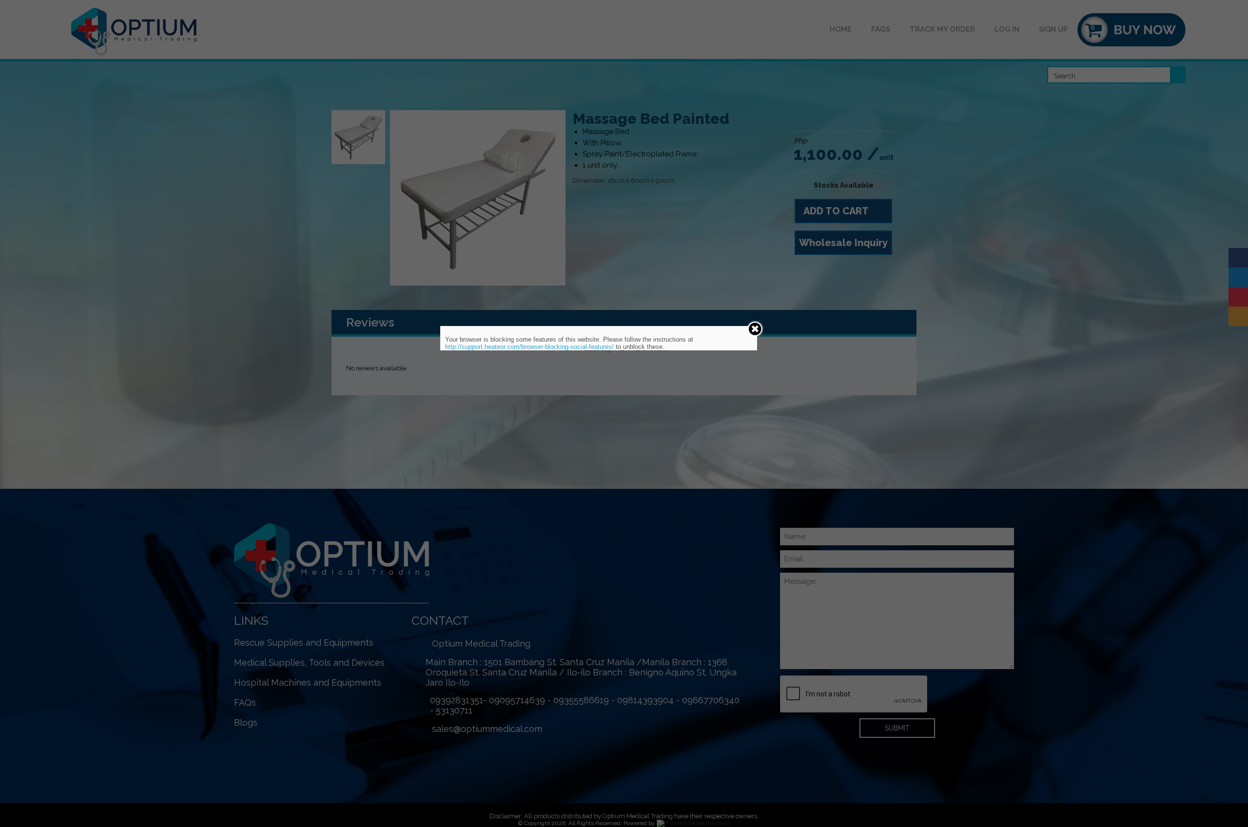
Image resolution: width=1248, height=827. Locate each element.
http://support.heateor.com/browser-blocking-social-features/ (529, 346)
